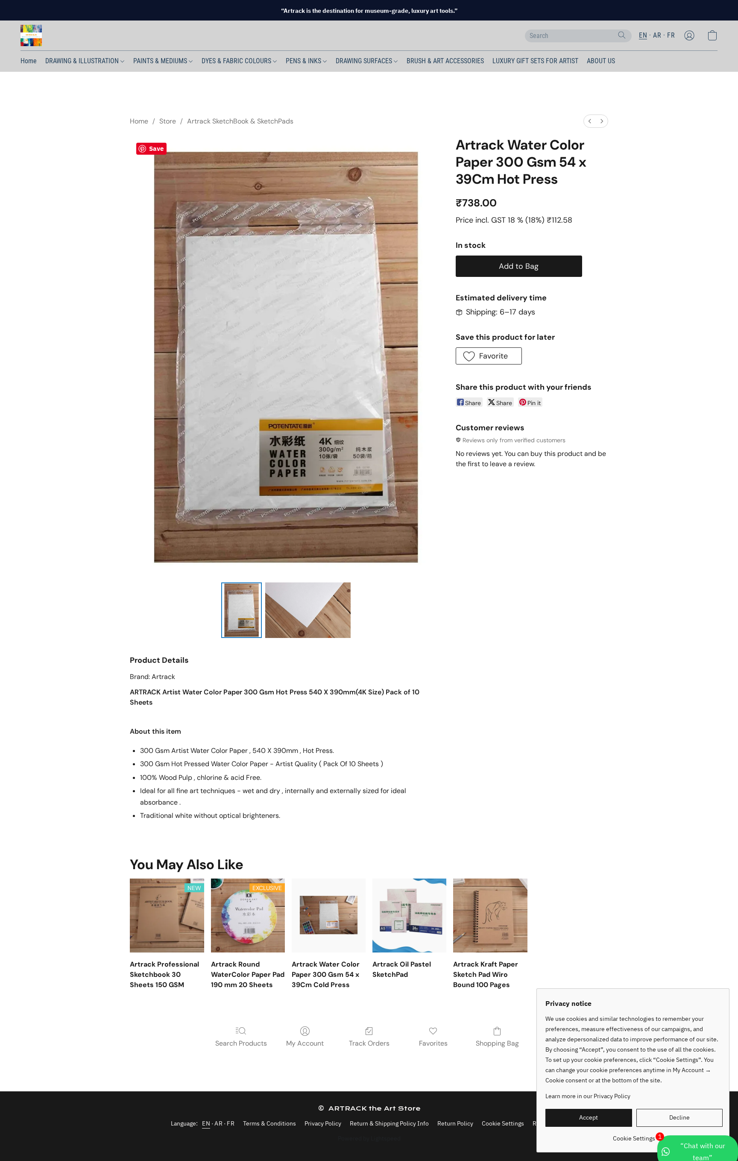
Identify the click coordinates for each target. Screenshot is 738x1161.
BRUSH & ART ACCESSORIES (445, 61)
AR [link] (218, 1123)
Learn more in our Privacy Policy (587, 1096)
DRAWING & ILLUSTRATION (82, 61)
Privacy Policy (323, 1123)
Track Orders (369, 1043)
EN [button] (643, 35)
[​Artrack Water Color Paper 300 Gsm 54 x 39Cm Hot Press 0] (241, 610)
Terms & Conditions (269, 1123)
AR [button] (657, 35)
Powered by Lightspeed (369, 1138)
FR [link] (230, 1123)
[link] (634, 1135)
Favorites (433, 1043)
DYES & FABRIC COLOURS (237, 61)
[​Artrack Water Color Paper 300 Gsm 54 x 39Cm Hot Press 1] (308, 610)
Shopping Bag (497, 1043)
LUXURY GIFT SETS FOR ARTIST (535, 61)
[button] (31, 35)
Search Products (241, 1043)
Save (156, 148)
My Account (305, 1043)
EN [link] (206, 1123)
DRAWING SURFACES (365, 61)
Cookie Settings (503, 1123)
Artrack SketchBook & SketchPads (240, 121)
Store (167, 121)
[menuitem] (590, 121)
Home (28, 61)
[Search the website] (621, 35)
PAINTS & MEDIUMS (161, 61)
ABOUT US (601, 61)
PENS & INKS (304, 61)
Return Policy (455, 1123)
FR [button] (671, 35)
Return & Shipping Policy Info (389, 1123)
